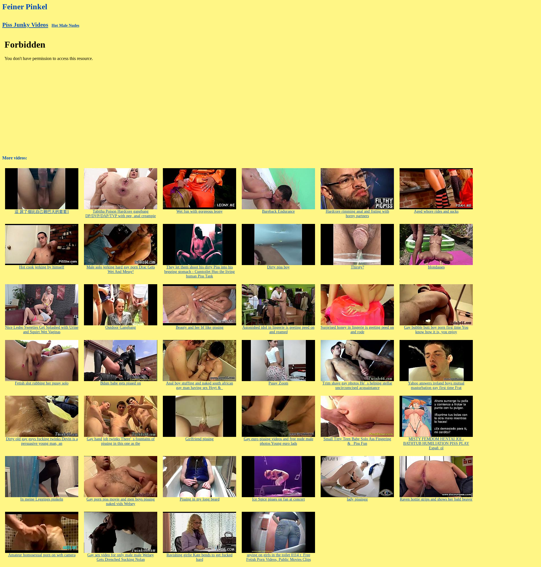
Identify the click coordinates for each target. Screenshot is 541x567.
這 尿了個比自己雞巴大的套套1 (42, 212)
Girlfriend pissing (199, 439)
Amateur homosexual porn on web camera (42, 555)
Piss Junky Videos (25, 24)
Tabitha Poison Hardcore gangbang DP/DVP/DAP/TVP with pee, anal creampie (120, 213)
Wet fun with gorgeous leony (199, 211)
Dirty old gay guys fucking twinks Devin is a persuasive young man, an (42, 441)
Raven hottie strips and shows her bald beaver (436, 499)
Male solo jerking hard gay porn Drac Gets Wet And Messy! (121, 269)
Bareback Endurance (278, 211)
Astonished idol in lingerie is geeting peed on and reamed (278, 329)
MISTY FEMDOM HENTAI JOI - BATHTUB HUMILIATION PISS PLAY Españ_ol (436, 443)
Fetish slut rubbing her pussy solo (41, 383)
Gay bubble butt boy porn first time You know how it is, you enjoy (436, 329)
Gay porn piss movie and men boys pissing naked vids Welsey (121, 501)
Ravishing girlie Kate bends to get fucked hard (199, 557)
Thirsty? (357, 267)
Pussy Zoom (278, 383)
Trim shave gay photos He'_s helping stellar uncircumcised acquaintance (357, 385)
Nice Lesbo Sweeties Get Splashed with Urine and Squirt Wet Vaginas (41, 329)
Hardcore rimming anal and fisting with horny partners (357, 213)
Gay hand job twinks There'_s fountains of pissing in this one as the (121, 441)
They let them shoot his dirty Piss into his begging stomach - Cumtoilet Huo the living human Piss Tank (199, 271)
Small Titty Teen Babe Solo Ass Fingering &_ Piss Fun (357, 441)
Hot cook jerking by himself (41, 267)
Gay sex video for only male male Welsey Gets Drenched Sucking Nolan (120, 557)
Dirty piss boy (278, 267)
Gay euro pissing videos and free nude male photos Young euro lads (278, 441)
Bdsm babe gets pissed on (120, 383)
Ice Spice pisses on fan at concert (278, 499)
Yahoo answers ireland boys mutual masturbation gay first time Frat (436, 385)
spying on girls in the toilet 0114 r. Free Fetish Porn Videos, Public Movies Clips (278, 557)
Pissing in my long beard (199, 499)
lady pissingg (357, 499)
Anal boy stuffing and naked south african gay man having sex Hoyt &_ (199, 385)
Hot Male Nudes (65, 25)
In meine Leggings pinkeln (41, 499)
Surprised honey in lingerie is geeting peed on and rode (357, 329)
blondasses (436, 267)
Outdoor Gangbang (120, 327)
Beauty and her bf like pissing (199, 327)
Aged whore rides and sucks (436, 211)
